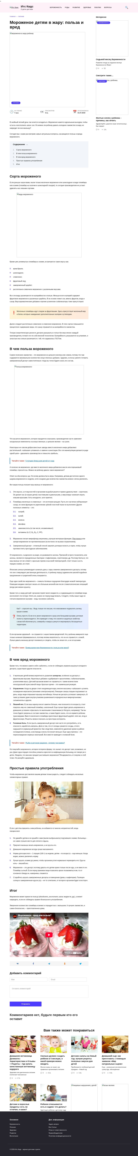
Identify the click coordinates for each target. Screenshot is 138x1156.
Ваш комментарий (20, 983)
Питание (16, 102)
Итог (18, 164)
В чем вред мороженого (25, 157)
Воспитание (14, 1136)
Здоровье (87, 7)
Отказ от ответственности (58, 1130)
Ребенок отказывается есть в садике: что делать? (53, 1105)
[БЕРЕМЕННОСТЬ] (112, 55)
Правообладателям (55, 1133)
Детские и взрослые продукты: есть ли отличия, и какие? (19, 1107)
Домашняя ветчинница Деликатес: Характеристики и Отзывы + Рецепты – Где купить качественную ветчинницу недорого (22, 1062)
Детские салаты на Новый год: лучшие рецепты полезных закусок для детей (83, 1060)
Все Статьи (52, 1127)
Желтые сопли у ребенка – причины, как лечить (109, 119)
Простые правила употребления (29, 161)
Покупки (97, 7)
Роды (67, 7)
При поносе (77, 539)
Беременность (56, 7)
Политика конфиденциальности (60, 1136)
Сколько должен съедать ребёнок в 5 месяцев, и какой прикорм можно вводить (52, 1060)
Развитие (76, 7)
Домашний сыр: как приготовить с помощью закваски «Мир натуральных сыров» (114, 1060)
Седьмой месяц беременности (110, 59)
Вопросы (108, 7)
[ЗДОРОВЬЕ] (112, 113)
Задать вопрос (54, 1124)
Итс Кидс (27, 6)
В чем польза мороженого (26, 153)
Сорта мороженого (23, 150)
